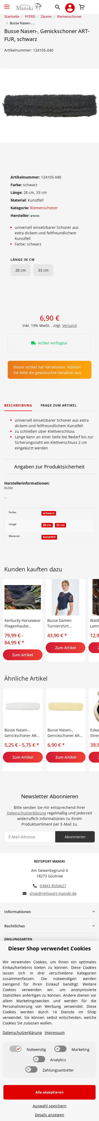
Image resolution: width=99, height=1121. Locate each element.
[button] (58, 6)
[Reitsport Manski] (28, 7)
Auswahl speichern (50, 1105)
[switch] (16, 1049)
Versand (69, 325)
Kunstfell (49, 537)
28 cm (20, 270)
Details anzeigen (49, 1114)
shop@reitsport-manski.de (53, 893)
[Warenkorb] (81, 6)
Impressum (55, 1032)
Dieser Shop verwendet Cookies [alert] (49, 948)
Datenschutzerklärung (26, 812)
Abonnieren (75, 836)
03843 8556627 (53, 885)
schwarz (48, 513)
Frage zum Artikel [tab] (59, 405)
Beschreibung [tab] (18, 405)
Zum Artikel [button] (22, 654)
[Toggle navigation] (7, 4)
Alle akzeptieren (49, 1092)
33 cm (43, 270)
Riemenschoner (44, 207)
